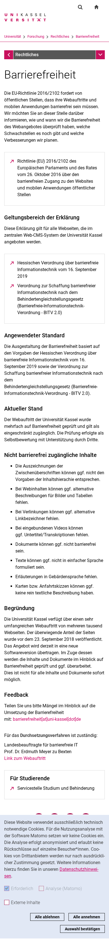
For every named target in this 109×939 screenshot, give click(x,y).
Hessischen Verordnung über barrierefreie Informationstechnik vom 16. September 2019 (57, 269)
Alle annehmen (86, 917)
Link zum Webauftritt (25, 758)
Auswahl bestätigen (82, 929)
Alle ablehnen (47, 917)
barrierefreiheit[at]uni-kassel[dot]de (47, 719)
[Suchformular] (80, 7)
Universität (12, 36)
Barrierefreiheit (87, 36)
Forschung (35, 36)
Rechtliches (60, 36)
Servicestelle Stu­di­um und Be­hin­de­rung (55, 788)
